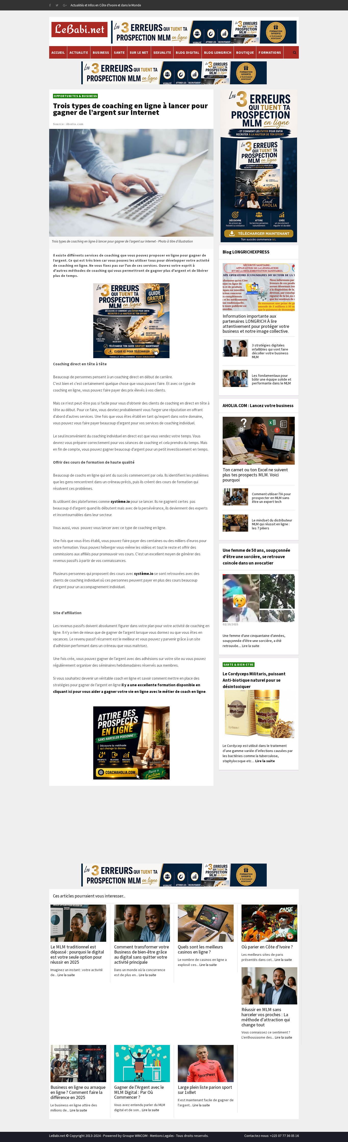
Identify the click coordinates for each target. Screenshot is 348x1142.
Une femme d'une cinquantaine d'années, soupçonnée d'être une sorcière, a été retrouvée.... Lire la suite (254, 640)
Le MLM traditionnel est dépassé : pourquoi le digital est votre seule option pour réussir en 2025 (77, 954)
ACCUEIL (58, 52)
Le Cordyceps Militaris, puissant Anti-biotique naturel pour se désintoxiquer (254, 680)
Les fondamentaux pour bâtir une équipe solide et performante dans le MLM (271, 379)
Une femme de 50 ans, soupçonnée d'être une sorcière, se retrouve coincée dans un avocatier (256, 556)
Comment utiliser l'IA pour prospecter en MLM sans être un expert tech (271, 498)
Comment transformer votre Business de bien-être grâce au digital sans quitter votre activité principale (141, 954)
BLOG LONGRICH (217, 52)
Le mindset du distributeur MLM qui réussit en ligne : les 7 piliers (272, 524)
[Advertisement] (131, 824)
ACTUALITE (79, 52)
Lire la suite (66, 975)
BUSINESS (101, 52)
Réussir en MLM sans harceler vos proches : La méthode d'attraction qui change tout (266, 1016)
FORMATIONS (270, 52)
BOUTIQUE (245, 52)
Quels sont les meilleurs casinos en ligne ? (200, 949)
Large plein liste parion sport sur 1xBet (205, 1089)
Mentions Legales (161, 1136)
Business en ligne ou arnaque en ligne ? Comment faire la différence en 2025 (77, 1092)
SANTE (119, 52)
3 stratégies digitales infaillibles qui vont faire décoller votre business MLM (270, 351)
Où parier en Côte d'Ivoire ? (267, 947)
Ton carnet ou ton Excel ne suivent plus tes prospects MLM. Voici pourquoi (255, 475)
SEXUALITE (162, 52)
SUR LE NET (139, 52)
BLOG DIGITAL (187, 52)
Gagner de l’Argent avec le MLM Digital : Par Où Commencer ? (139, 1092)
